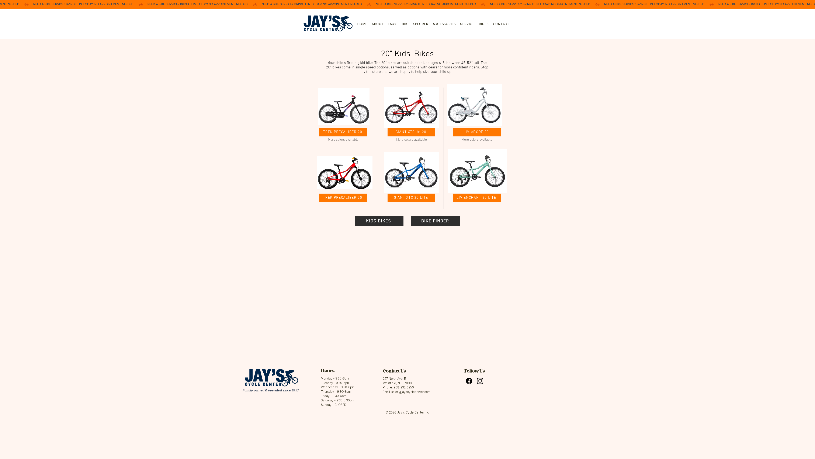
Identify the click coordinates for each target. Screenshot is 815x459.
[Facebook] (469, 381)
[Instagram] (480, 381)
